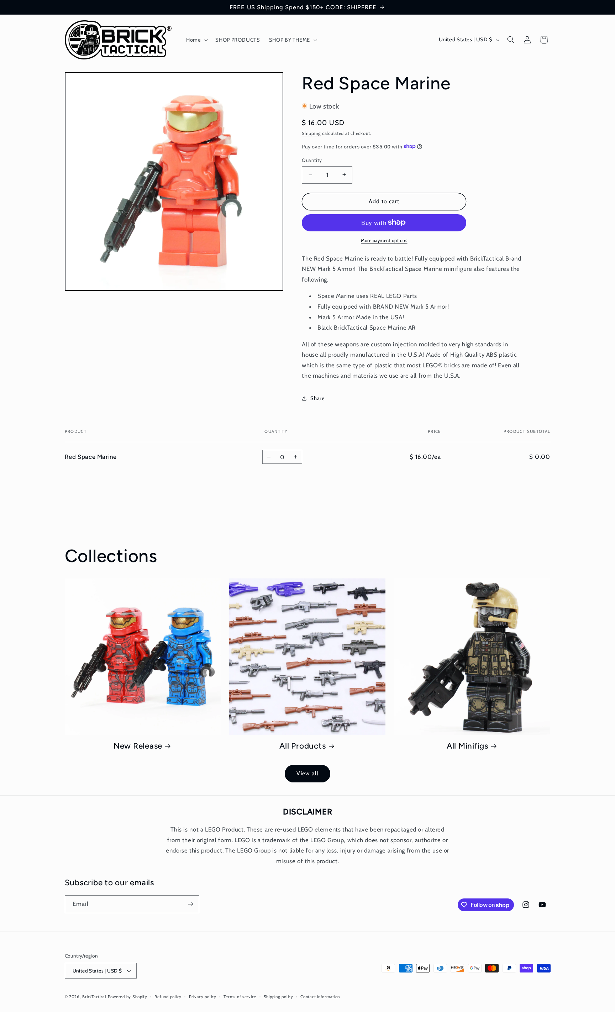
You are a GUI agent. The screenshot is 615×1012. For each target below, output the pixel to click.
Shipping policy (278, 996)
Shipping (311, 133)
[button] (196, 40)
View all (307, 773)
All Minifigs (467, 746)
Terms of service (240, 996)
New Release (138, 746)
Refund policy (168, 996)
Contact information (320, 996)
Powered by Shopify (127, 996)
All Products (302, 746)
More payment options (384, 240)
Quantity (312, 160)
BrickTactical (94, 996)
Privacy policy (202, 996)
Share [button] (317, 398)
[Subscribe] (190, 904)
